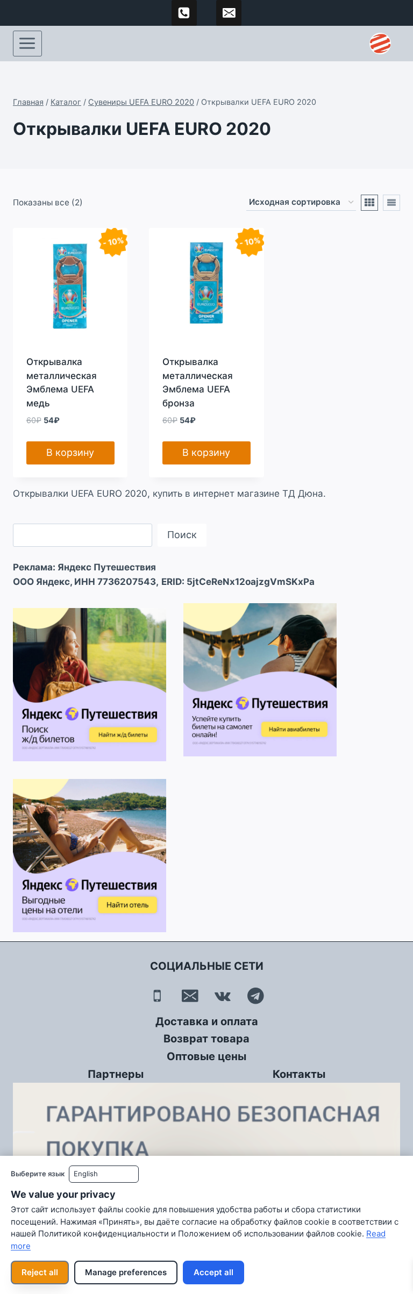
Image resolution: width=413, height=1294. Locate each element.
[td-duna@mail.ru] (229, 13)
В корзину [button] (70, 452)
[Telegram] (255, 996)
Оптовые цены (206, 1056)
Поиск (182, 534)
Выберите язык (38, 1173)
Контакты (299, 1074)
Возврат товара (206, 1038)
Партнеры (116, 1074)
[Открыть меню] (27, 43)
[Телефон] (157, 996)
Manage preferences (126, 1272)
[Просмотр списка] (391, 203)
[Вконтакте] (222, 996)
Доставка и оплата (206, 1021)
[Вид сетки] (369, 203)
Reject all (40, 1272)
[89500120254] (184, 13)
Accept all (213, 1272)
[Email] (190, 996)
